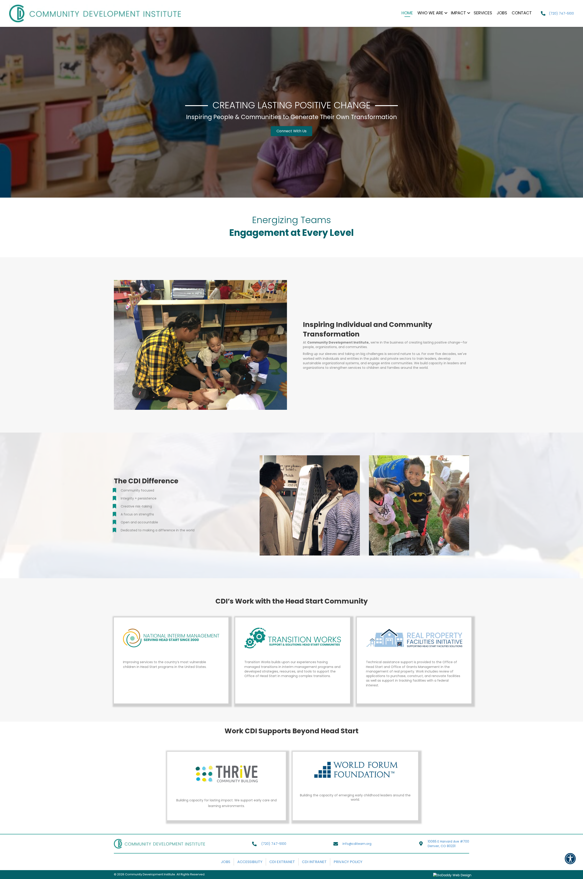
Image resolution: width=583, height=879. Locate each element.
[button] (291, 131)
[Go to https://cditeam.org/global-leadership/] (355, 780)
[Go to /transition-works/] (292, 653)
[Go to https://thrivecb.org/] (226, 786)
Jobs (225, 861)
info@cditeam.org (357, 843)
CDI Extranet (282, 861)
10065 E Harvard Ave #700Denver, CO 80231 (448, 843)
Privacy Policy (348, 861)
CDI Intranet (314, 861)
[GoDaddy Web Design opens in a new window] (452, 875)
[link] (407, 13)
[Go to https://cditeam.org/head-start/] (171, 649)
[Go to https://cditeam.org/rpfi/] (414, 658)
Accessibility (249, 861)
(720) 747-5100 (561, 13)
